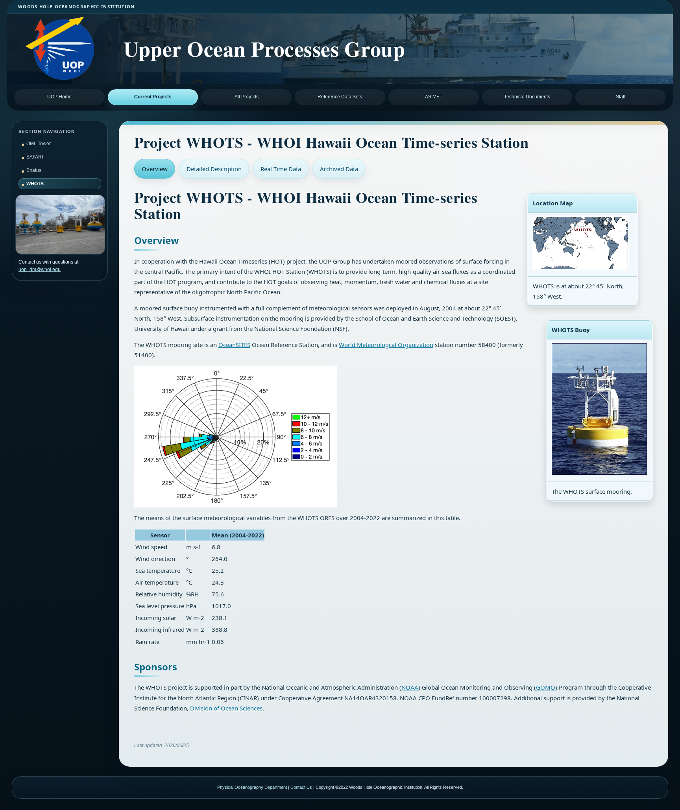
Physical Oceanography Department (252, 787)
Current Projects (153, 97)
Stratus (33, 170)
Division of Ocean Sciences (226, 708)
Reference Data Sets (340, 97)
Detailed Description (214, 169)
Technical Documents (527, 97)
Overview (155, 169)
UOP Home (59, 97)
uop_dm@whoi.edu (39, 269)
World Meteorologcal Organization (386, 345)
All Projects (247, 97)
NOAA (409, 687)
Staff (620, 97)
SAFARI (34, 157)
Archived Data (339, 169)
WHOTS (35, 183)
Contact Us (301, 787)
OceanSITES (234, 345)
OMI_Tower (38, 143)
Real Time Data (281, 169)
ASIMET (433, 97)
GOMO (545, 687)
